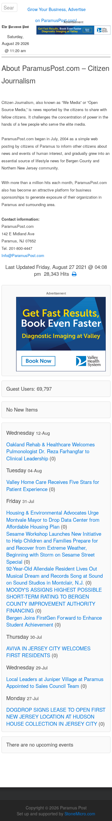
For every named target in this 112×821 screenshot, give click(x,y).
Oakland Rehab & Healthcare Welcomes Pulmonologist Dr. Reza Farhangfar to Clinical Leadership (50, 451)
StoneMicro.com (80, 814)
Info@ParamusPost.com (22, 255)
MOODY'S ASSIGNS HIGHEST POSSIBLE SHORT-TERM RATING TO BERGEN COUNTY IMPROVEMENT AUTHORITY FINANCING (54, 600)
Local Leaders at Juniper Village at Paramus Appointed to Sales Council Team (54, 682)
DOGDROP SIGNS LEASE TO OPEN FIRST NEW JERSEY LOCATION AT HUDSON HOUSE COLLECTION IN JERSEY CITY (55, 716)
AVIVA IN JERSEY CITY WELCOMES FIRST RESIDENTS (48, 652)
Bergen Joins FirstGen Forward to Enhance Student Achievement (54, 621)
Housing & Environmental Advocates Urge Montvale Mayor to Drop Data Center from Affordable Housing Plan (52, 519)
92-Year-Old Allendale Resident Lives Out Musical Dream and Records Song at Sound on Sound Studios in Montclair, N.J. (54, 575)
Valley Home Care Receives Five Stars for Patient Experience (52, 485)
